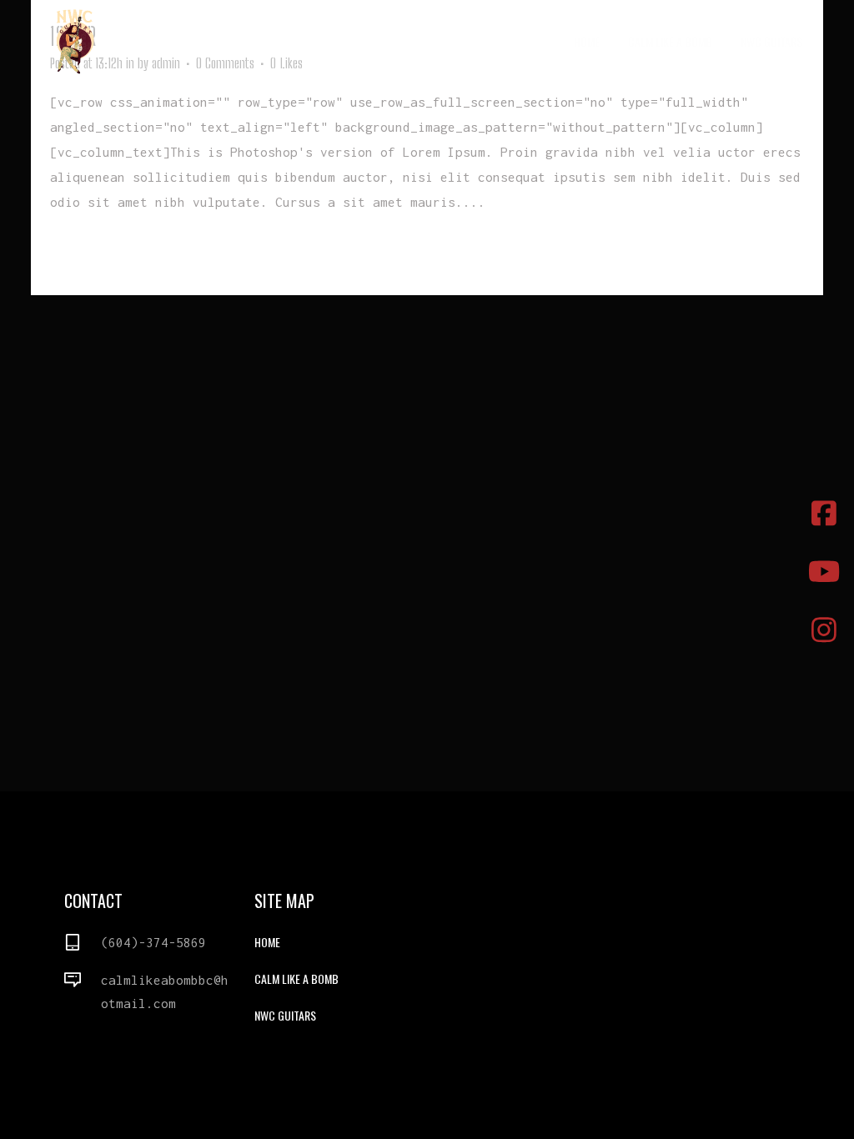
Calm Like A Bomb (296, 978)
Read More (88, 252)
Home (267, 942)
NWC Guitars (285, 1015)
